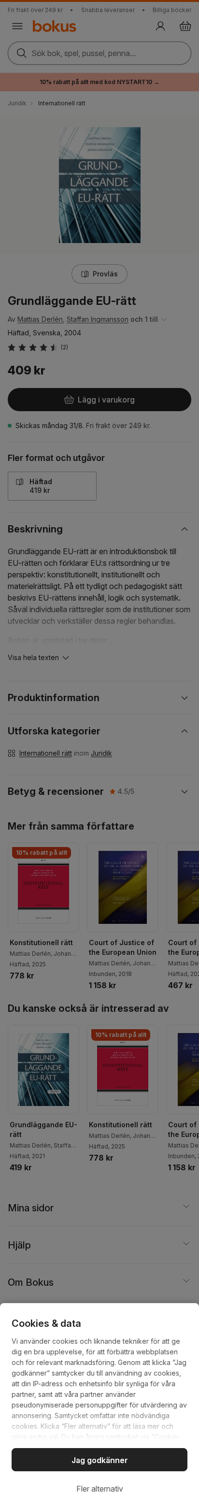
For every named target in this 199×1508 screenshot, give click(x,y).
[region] (99, 1405)
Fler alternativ (99, 1489)
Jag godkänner (99, 1460)
